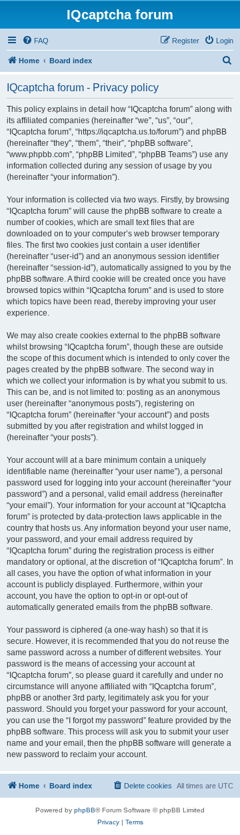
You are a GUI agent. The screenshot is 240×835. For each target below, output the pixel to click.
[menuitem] (35, 41)
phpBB (84, 810)
